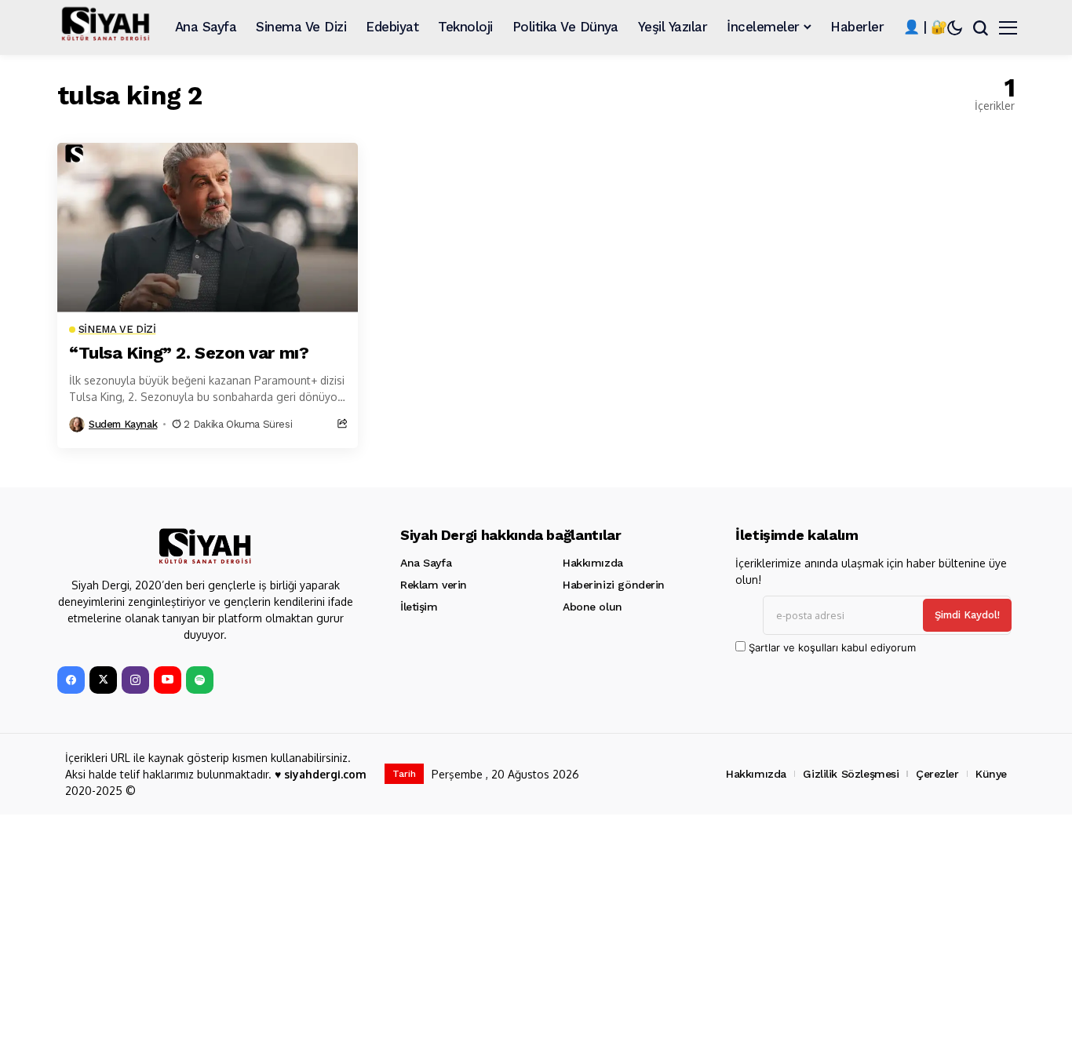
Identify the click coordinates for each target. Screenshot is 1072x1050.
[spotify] (199, 680)
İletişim (419, 606)
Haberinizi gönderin (614, 584)
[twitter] (103, 680)
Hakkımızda (593, 562)
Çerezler (937, 773)
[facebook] (71, 680)
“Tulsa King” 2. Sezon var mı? (188, 353)
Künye (991, 773)
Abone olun (592, 606)
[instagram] (135, 680)
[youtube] (167, 680)
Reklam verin (433, 584)
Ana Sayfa (425, 562)
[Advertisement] (528, 932)
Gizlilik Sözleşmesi (851, 773)
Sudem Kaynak (123, 424)
